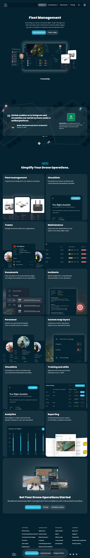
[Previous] (6, 123)
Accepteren (64, 548)
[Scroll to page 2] (45, 136)
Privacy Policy (24, 553)
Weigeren (53, 548)
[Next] (83, 123)
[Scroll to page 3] (47, 136)
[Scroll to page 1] (43, 136)
